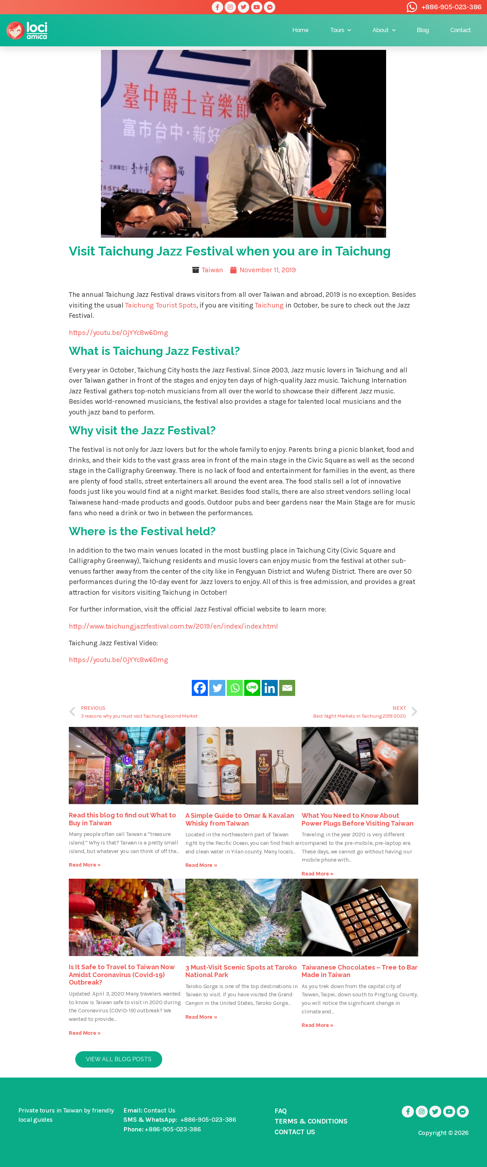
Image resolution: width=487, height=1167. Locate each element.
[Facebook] (200, 688)
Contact (460, 30)
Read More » (85, 865)
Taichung (269, 305)
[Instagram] (230, 7)
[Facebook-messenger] (269, 7)
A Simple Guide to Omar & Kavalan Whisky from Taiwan (239, 819)
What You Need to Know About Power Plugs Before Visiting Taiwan (358, 819)
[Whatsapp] (235, 688)
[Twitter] (243, 7)
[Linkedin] (270, 688)
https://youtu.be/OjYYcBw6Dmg (118, 333)
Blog (423, 30)
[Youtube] (256, 7)
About (381, 30)
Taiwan (212, 270)
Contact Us (159, 1110)
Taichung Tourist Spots (160, 305)
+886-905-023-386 (451, 7)
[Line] (252, 688)
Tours (337, 30)
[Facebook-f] (217, 7)
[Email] (287, 688)
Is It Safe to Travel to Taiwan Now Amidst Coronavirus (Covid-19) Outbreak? (122, 974)
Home (300, 30)
